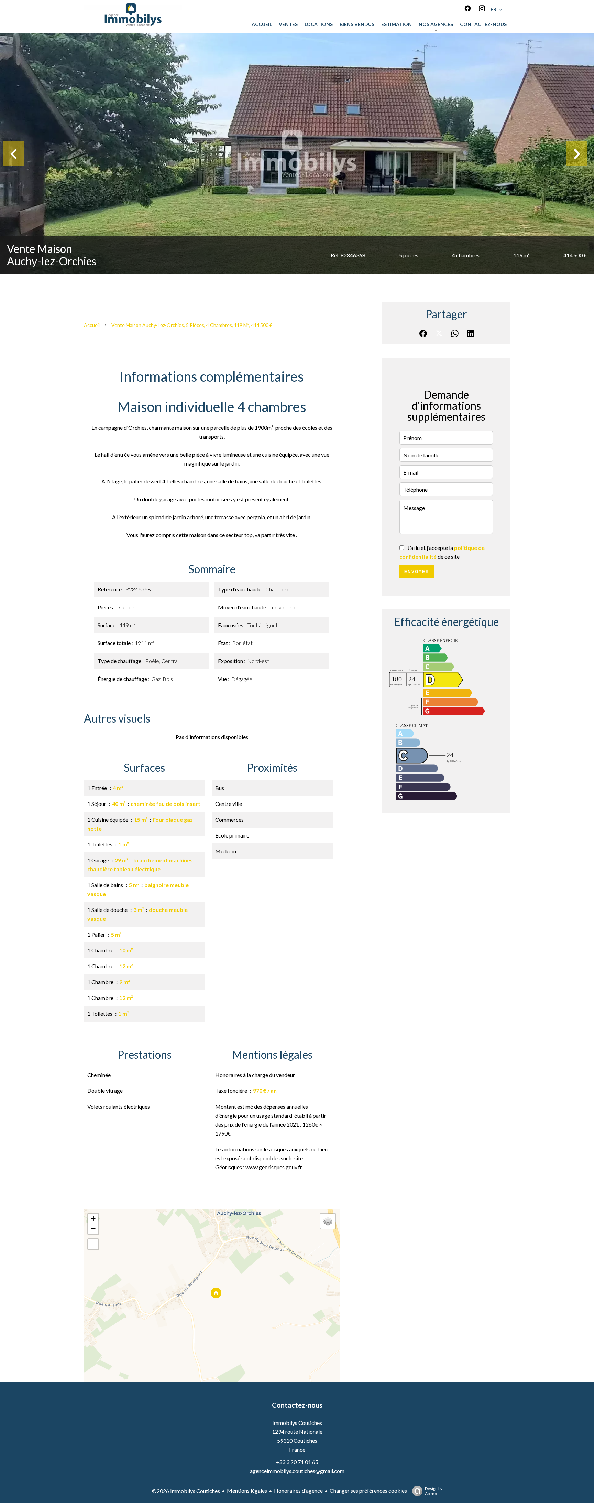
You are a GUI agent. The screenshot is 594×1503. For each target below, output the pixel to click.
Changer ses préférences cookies (368, 1490)
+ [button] (93, 1218)
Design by (433, 1491)
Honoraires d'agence (298, 1490)
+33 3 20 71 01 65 (297, 1462)
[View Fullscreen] (93, 1244)
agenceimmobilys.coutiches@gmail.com (297, 1471)
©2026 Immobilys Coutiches (186, 1491)
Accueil (92, 325)
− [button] (93, 1229)
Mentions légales (247, 1490)
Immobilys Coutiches (297, 1422)
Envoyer (416, 571)
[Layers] (328, 1221)
